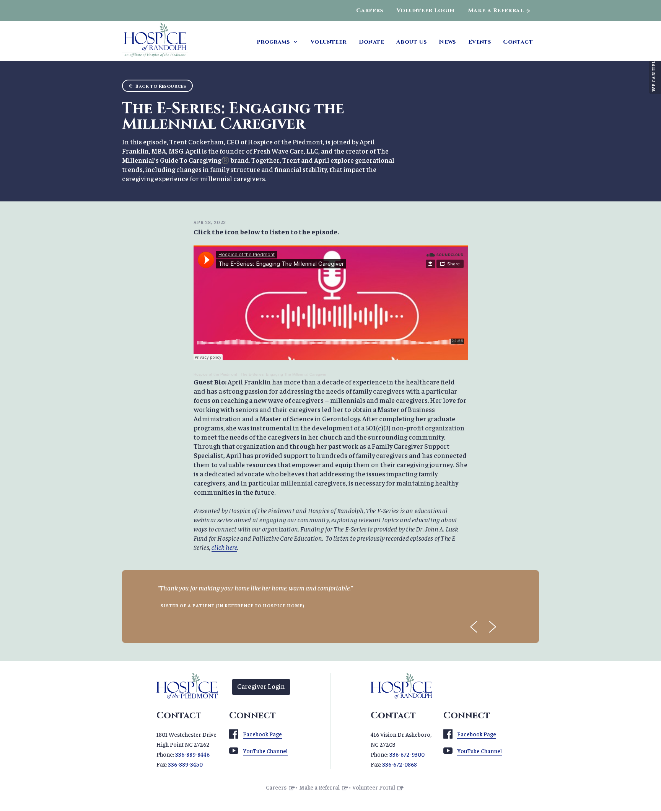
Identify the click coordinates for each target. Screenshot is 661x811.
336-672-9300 (407, 754)
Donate (371, 42)
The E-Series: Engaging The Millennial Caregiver (283, 374)
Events (479, 42)
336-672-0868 (399, 764)
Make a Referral (496, 11)
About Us (411, 42)
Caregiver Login (261, 686)
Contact (518, 42)
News (447, 42)
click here (224, 547)
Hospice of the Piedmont (215, 374)
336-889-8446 (192, 754)
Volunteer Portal (373, 787)
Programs (273, 42)
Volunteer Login (425, 11)
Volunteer (329, 42)
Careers (369, 11)
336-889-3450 (185, 764)
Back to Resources (160, 86)
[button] (474, 627)
